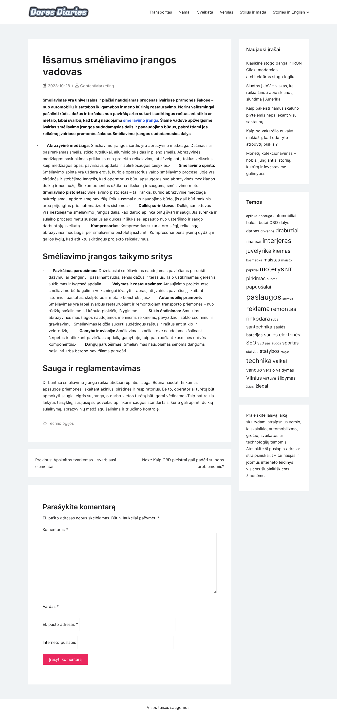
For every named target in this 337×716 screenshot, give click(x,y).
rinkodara (258, 318)
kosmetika (254, 260)
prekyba (287, 298)
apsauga (265, 216)
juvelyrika (258, 250)
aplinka (251, 216)
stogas (285, 352)
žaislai (250, 386)
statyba (252, 352)
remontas (283, 309)
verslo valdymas (278, 370)
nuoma (272, 279)
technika (258, 360)
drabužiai (287, 230)
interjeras (276, 240)
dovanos (267, 231)
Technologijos (61, 423)
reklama (258, 308)
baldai (252, 222)
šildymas (286, 378)
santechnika (259, 326)
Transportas (161, 12)
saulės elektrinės (282, 334)
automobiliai (284, 215)
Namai (184, 12)
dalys (284, 222)
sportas (290, 342)
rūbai (275, 319)
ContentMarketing (97, 85)
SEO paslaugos (269, 343)
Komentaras (55, 529)
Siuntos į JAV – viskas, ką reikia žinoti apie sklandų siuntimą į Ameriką (270, 92)
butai (263, 222)
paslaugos (263, 297)
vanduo (254, 370)
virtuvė (269, 378)
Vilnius (254, 378)
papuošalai (258, 287)
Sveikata (205, 12)
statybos (270, 351)
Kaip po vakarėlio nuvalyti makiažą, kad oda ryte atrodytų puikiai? (270, 137)
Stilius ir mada (253, 12)
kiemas (281, 251)
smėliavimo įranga (140, 120)
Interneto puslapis (59, 642)
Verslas (226, 12)
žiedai (262, 386)
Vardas (51, 606)
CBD (273, 222)
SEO (251, 343)
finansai (253, 241)
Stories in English (289, 12)
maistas (271, 259)
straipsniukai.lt (259, 455)
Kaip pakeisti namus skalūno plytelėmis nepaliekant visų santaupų (272, 115)
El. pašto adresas (60, 624)
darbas (252, 230)
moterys (272, 269)
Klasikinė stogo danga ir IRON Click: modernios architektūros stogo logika (274, 70)
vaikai (280, 361)
